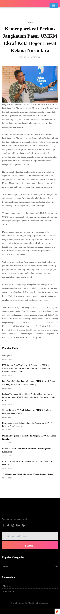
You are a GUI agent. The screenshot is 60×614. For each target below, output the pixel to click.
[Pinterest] (23, 525)
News (5, 566)
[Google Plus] (18, 525)
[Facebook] (3, 525)
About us (7, 586)
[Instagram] (13, 525)
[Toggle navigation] (54, 5)
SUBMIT (30, 545)
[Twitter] (8, 525)
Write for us (8, 591)
